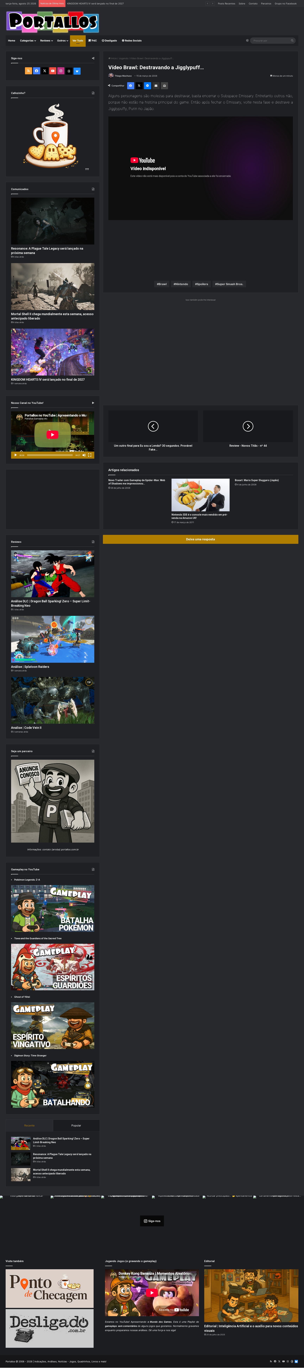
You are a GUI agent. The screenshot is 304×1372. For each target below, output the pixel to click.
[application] (52, 435)
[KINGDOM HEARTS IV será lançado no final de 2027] (52, 352)
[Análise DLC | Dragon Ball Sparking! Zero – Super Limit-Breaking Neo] (52, 573)
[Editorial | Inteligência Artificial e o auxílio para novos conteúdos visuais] (251, 1295)
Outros (61, 40)
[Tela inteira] (89, 455)
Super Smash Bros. (230, 284)
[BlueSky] (77, 71)
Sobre (242, 3)
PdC (94, 40)
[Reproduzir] (15, 455)
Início (113, 58)
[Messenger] (147, 85)
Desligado (110, 40)
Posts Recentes (226, 3)
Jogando (123, 58)
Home (11, 40)
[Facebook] (130, 85)
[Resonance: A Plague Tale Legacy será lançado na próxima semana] (52, 221)
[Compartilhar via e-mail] (156, 85)
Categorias (26, 40)
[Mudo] (84, 455)
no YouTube (122, 1321)
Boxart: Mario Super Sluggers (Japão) (257, 480)
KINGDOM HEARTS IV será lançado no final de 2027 (48, 379)
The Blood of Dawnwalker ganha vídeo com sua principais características (107, 3)
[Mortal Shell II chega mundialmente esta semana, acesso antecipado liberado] (52, 286)
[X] (139, 85)
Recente (29, 1125)
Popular (76, 1125)
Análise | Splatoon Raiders (30, 667)
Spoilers (202, 284)
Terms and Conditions (143, 1369)
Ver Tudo (77, 40)
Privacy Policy (165, 1369)
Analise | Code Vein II (26, 727)
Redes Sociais (133, 40)
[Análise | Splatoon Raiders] (52, 639)
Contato (253, 3)
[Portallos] (53, 22)
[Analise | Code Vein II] (52, 700)
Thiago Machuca (123, 75)
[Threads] (68, 71)
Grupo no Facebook (286, 3)
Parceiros (266, 3)
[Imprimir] (164, 85)
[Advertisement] (202, 19)
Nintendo (181, 284)
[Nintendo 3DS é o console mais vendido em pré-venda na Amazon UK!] (201, 495)
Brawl (163, 284)
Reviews (45, 40)
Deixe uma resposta (200, 539)
